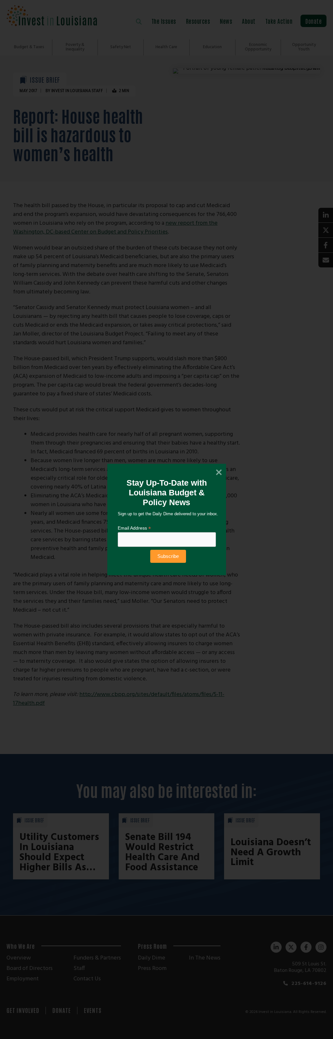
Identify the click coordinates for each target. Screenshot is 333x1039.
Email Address (134, 528)
